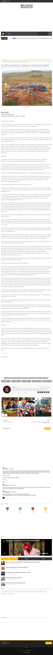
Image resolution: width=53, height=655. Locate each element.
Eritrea (27, 60)
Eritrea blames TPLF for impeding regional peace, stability (18, 572)
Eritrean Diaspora (25, 591)
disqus (47, 428)
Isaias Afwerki (4, 593)
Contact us (49, 642)
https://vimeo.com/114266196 (19, 301)
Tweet (6, 381)
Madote (29, 650)
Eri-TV (10, 591)
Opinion (34, 60)
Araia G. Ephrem (8, 60)
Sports (12, 593)
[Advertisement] (26, 21)
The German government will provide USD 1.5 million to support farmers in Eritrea (24, 38)
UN (50, 60)
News (9, 593)
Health (45, 591)
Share (17, 381)
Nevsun (30, 60)
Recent (9, 558)
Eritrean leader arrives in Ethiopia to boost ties (15, 582)
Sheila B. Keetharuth (44, 60)
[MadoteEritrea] (38, 392)
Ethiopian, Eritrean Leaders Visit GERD (14, 577)
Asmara (2, 591)
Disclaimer (28, 652)
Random (43, 558)
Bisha (13, 60)
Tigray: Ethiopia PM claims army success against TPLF (17, 567)
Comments (26, 558)
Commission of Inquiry (20, 60)
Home (3, 60)
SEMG (39, 60)
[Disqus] (26, 448)
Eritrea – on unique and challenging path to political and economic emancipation (23, 562)
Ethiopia (41, 591)
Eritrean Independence (34, 591)
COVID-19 (46, 38)
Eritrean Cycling (18, 591)
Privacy (24, 652)
